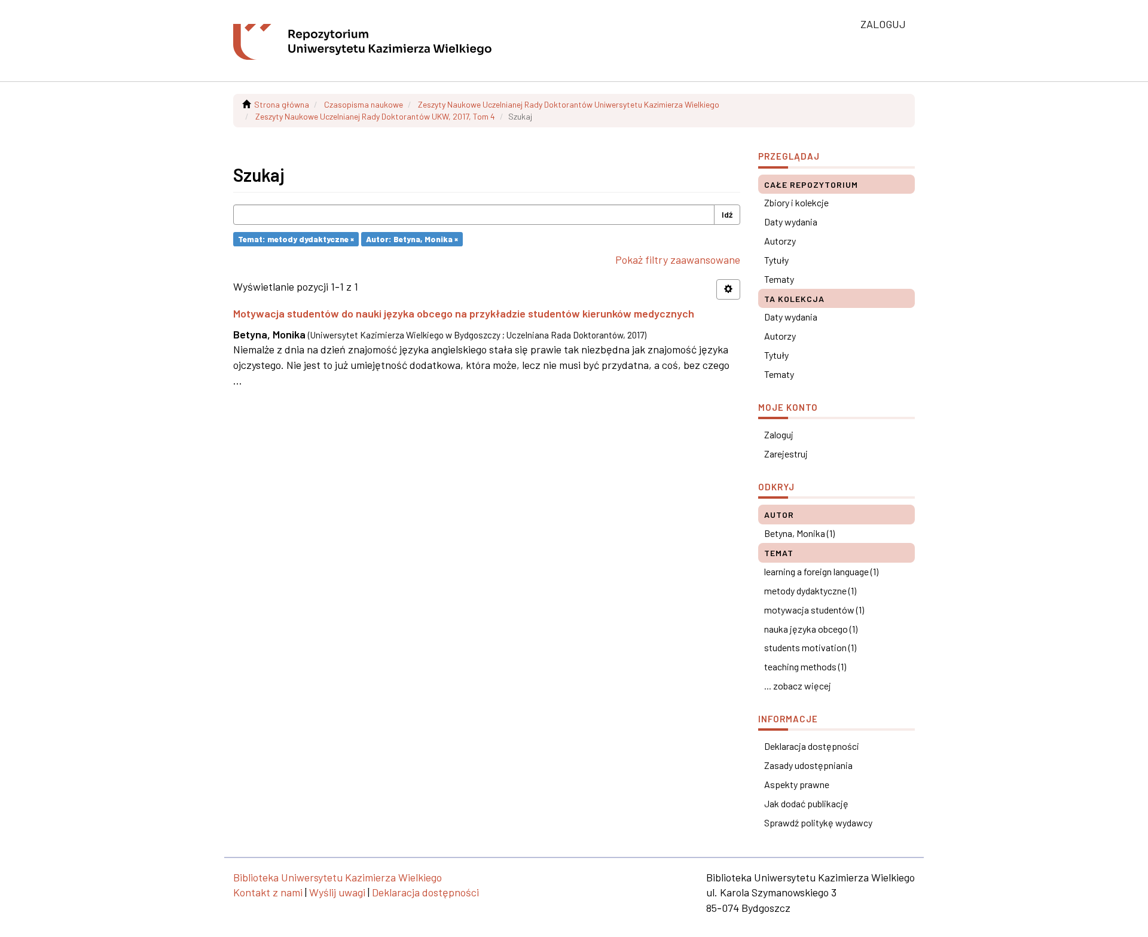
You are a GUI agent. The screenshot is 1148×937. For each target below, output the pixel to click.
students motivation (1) (810, 647)
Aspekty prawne (796, 784)
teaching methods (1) (805, 666)
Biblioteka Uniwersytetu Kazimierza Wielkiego (337, 877)
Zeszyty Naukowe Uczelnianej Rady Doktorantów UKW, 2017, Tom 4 (375, 116)
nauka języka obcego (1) (810, 628)
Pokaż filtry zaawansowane (677, 259)
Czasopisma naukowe (363, 104)
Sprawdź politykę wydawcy (818, 822)
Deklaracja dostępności (811, 746)
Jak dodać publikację (806, 803)
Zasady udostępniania (808, 765)
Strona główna (281, 104)
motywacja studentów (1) (814, 609)
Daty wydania (790, 221)
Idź (727, 214)
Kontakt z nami (268, 892)
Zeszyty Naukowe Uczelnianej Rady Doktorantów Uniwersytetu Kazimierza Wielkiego (568, 104)
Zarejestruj (786, 453)
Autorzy (780, 240)
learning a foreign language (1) (821, 571)
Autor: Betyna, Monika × (412, 239)
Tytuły (776, 259)
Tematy (779, 279)
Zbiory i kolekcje (796, 202)
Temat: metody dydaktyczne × (296, 239)
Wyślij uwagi (337, 892)
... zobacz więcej (797, 685)
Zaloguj (778, 434)
